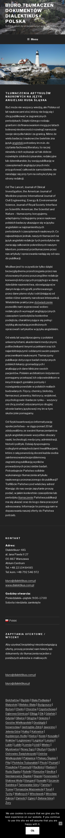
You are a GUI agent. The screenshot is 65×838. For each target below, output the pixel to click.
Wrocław (51, 793)
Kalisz (25, 731)
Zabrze (9, 798)
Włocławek (37, 793)
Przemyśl (25, 767)
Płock (43, 762)
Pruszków (11, 767)
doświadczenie (43, 302)
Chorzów (31, 709)
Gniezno (44, 718)
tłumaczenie (25, 497)
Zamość (21, 798)
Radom (50, 767)
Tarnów (45, 784)
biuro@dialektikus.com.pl (20, 580)
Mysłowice (12, 749)
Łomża (27, 744)
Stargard (29, 780)
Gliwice (20, 718)
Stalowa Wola (13, 780)
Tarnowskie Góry (28, 784)
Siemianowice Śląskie (18, 776)
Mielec (46, 744)
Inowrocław (12, 727)
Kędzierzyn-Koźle (16, 736)
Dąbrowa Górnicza (16, 713)
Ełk (42, 713)
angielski (17, 143)
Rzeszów (38, 771)
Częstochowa (47, 709)
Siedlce (50, 771)
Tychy (9, 793)
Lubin (8, 744)
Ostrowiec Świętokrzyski (20, 753)
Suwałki (41, 780)
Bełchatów (12, 700)
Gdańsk (50, 713)
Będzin (25, 700)
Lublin (17, 744)
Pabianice (29, 758)
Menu (34, 39)
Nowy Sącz (28, 749)
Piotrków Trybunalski (25, 762)
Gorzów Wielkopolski (18, 722)
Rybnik (27, 771)
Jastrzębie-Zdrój (32, 727)
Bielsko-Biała (27, 704)
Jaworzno (49, 727)
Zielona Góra (45, 798)
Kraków (10, 740)
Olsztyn (41, 749)
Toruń (49, 789)
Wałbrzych (21, 793)
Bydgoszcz (44, 704)
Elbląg (34, 713)
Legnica (38, 740)
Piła (7, 762)
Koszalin (53, 736)
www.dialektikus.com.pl (19, 585)
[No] (60, 823)
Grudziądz (39, 722)
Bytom (9, 709)
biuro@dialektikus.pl (17, 683)
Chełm (20, 709)
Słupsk (38, 776)
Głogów (32, 718)
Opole (51, 749)
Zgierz (32, 798)
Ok (32, 830)
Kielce (33, 736)
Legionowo (24, 740)
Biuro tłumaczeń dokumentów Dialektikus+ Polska (29, 13)
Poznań (53, 762)
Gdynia (9, 718)
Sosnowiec (51, 776)
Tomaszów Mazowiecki (29, 789)
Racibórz (38, 767)
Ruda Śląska (13, 771)
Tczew (9, 789)
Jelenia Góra (12, 731)
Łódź (37, 744)
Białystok (11, 704)
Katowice (37, 731)
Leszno (49, 740)
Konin (42, 736)
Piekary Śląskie (46, 758)
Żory (8, 802)
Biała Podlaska (40, 700)
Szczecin (53, 780)
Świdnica (10, 784)
